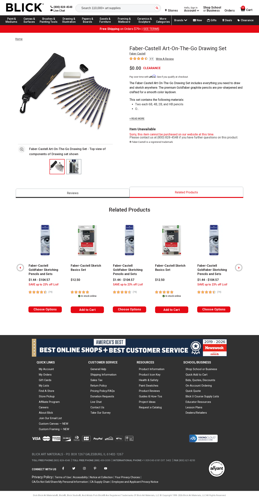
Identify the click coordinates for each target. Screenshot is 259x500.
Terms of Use (63, 477)
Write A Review (165, 58)
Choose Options (45, 309)
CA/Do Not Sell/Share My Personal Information (60, 481)
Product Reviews (149, 391)
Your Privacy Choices (127, 477)
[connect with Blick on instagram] (84, 471)
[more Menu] (163, 25)
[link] (57, 10)
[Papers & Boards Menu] (89, 25)
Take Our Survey (100, 412)
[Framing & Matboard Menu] (124, 25)
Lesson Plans (194, 407)
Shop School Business (212, 9)
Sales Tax (96, 380)
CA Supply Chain (100, 481)
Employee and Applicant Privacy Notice (135, 481)
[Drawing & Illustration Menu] (69, 25)
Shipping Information (103, 374)
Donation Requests (102, 396)
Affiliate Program (49, 402)
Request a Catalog (150, 407)
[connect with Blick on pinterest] (95, 471)
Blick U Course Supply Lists (202, 396)
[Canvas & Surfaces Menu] (30, 25)
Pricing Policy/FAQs (102, 391)
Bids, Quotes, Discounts (200, 380)
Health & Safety (148, 380)
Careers (44, 407)
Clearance (247, 20)
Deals (228, 20)
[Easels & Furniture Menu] (106, 25)
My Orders (45, 374)
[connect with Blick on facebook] (63, 471)
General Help (98, 369)
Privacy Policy (42, 477)
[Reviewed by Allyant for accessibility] (216, 469)
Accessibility (80, 477)
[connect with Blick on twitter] (74, 471)
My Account (46, 369)
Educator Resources (198, 402)
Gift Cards (45, 380)
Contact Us (97, 407)
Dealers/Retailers (196, 412)
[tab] (73, 193)
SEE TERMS (151, 29)
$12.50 (75, 280)
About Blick (46, 412)
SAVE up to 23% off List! (44, 284)
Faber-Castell (137, 53)
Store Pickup (47, 396)
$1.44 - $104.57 (39, 280)
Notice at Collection (101, 477)
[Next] (239, 267)
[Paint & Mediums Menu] (13, 25)
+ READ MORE (137, 118)
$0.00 (135, 68)
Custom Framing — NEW (54, 429)
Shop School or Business (201, 369)
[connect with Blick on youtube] (105, 471)
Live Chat (96, 402)
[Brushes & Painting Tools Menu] (48, 25)
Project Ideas (147, 402)
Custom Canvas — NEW (53, 423)
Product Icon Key (149, 374)
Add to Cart (87, 310)
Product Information (151, 369)
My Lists (44, 385)
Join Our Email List (50, 418)
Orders (229, 10)
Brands (178, 20)
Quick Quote (193, 391)
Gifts (214, 20)
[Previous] (20, 267)
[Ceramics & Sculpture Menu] (144, 25)
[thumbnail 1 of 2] (57, 166)
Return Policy (98, 385)
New (199, 20)
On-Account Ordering (199, 385)
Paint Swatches (148, 385)
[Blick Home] (25, 7)
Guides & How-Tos (150, 396)
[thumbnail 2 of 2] (73, 166)
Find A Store (46, 391)
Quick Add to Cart (196, 374)
